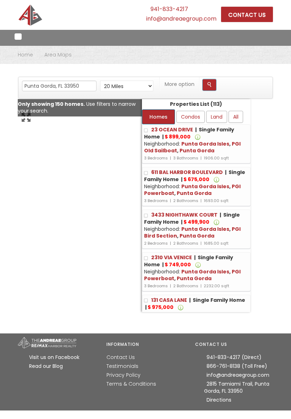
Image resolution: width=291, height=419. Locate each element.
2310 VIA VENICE (172, 257)
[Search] (209, 85)
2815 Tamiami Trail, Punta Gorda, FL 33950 (236, 387)
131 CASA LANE (169, 300)
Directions (219, 399)
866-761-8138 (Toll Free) (237, 366)
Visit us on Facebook (54, 357)
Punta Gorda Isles (205, 143)
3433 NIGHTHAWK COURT (185, 214)
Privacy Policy (123, 375)
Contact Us (120, 357)
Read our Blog (46, 366)
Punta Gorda (197, 150)
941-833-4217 (169, 9)
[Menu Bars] (18, 36)
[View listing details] (198, 136)
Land (217, 116)
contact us (247, 15)
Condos (190, 116)
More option (179, 84)
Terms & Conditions (131, 383)
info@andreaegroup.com (181, 19)
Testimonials (122, 366)
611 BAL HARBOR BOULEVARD (187, 172)
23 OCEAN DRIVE (172, 129)
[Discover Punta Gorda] (30, 15)
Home (25, 54)
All (235, 116)
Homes (158, 116)
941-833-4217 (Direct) (234, 357)
